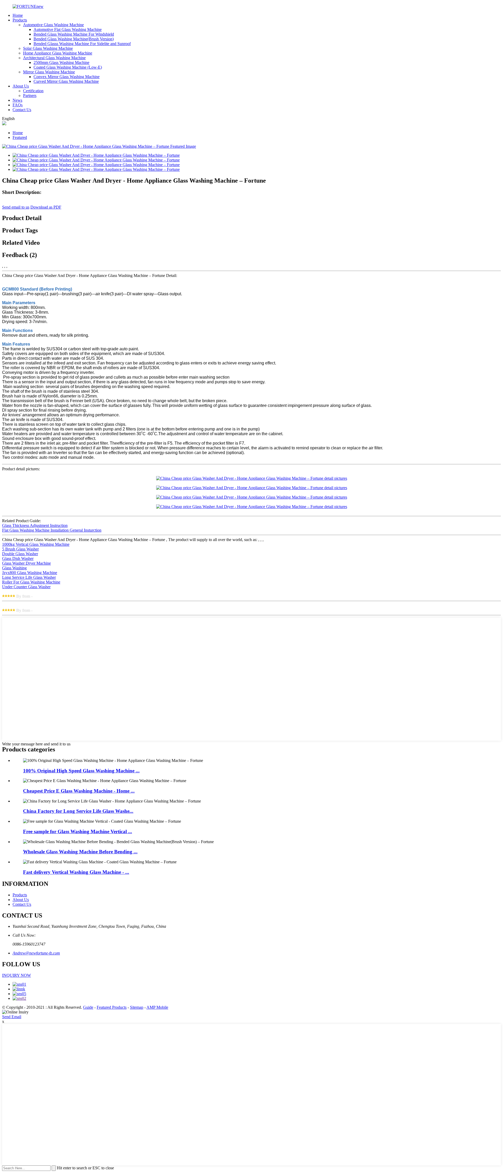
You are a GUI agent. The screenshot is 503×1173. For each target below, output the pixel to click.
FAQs (18, 105)
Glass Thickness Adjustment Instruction (35, 525)
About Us (21, 86)
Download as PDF (45, 207)
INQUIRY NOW (16, 975)
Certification (33, 91)
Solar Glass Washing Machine (48, 48)
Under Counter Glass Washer (26, 587)
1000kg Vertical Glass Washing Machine (35, 544)
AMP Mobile (157, 1007)
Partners (29, 95)
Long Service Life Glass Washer (29, 577)
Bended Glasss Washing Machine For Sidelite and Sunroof (82, 43)
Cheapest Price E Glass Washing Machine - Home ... (79, 791)
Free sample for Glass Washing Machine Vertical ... (77, 831)
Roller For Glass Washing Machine (31, 582)
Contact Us (22, 109)
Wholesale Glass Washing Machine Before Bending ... (80, 851)
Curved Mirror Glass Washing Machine (66, 81)
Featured (20, 137)
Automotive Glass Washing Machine (53, 25)
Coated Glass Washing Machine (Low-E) (68, 67)
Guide (88, 1007)
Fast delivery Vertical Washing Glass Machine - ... (76, 872)
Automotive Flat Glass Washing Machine (68, 29)
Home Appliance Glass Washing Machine (57, 53)
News (17, 100)
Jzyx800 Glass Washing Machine (29, 572)
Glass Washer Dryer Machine (26, 563)
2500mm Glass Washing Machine (61, 62)
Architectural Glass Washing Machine (54, 58)
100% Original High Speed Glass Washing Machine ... (81, 770)
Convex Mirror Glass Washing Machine (67, 76)
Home (18, 15)
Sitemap (136, 1007)
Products (20, 20)
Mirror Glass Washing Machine (49, 72)
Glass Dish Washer (18, 558)
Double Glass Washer (20, 554)
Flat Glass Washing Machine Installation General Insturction (51, 530)
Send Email (11, 1016)
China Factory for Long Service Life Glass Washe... (78, 811)
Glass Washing (14, 568)
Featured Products (112, 1007)
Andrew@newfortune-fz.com (36, 953)
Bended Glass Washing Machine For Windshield (74, 34)
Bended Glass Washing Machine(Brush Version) (74, 39)
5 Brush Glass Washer (20, 549)
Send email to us (15, 207)
